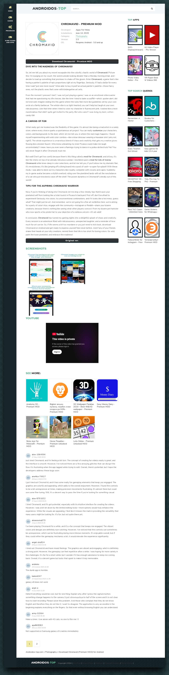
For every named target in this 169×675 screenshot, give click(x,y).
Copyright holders (112, 663)
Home (10, 11)
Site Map (77, 663)
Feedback (99, 663)
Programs (10, 31)
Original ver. (72, 240)
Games (10, 21)
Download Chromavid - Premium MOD (72, 61)
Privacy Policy (88, 663)
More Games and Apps (10, 41)
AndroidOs (49, 8)
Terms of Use (127, 663)
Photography (81, 36)
